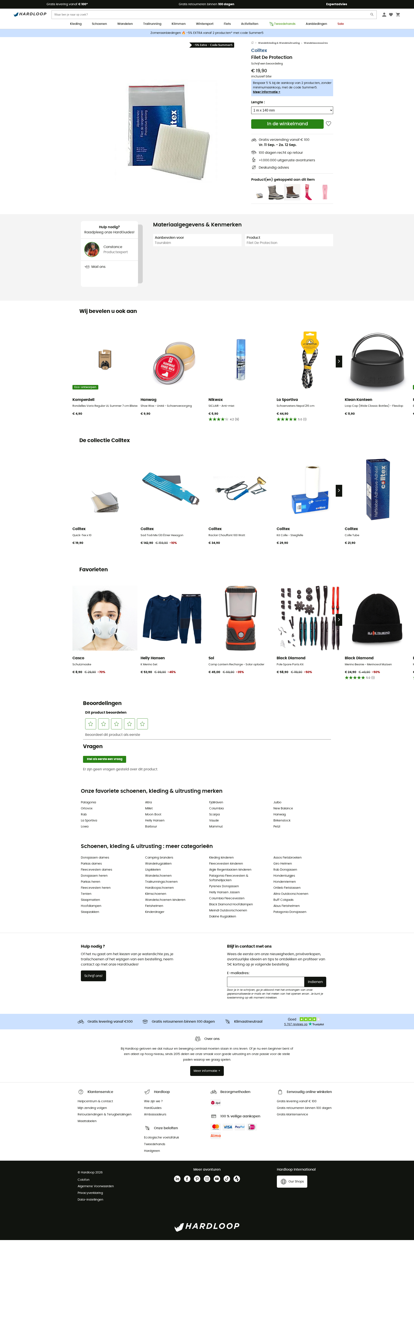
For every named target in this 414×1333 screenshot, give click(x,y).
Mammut (216, 826)
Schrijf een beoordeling (267, 63)
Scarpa (214, 814)
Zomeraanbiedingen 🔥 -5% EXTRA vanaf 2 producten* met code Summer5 (207, 33)
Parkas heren (90, 881)
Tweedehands (284, 23)
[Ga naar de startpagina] (254, 43)
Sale (340, 23)
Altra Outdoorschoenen (290, 893)
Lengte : (258, 102)
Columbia (216, 808)
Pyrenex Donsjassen (224, 886)
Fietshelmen (154, 906)
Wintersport (204, 23)
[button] (166, 120)
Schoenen (99, 23)
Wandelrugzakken (158, 863)
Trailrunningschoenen (161, 881)
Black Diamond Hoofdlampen (231, 904)
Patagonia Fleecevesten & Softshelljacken (228, 878)
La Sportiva (89, 820)
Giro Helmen (282, 863)
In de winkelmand (287, 124)
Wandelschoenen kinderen (165, 899)
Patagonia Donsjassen (289, 912)
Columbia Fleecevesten (227, 898)
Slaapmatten (90, 899)
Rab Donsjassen (285, 869)
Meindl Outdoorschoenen (228, 910)
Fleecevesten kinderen (226, 863)
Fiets (227, 23)
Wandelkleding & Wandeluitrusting (279, 43)
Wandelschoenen (158, 875)
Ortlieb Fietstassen (287, 887)
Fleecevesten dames (96, 869)
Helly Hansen (155, 820)
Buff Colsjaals (283, 899)
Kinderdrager (154, 912)
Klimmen (179, 23)
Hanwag (279, 814)
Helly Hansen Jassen (224, 892)
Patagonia (88, 802)
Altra (148, 802)
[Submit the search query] (372, 15)
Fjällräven (216, 802)
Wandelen (125, 23)
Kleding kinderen (221, 857)
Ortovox (87, 808)
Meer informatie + (266, 92)
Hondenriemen (284, 881)
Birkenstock (281, 820)
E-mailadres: (238, 973)
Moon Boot (153, 814)
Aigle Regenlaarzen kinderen (230, 869)
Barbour (151, 826)
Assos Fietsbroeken (287, 857)
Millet (149, 808)
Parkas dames (91, 863)
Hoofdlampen (91, 906)
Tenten (86, 893)
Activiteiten (249, 23)
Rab (84, 814)
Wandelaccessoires (316, 43)
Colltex (259, 50)
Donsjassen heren (94, 875)
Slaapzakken (90, 912)
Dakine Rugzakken (222, 916)
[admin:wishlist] (328, 124)
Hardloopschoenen (159, 887)
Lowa (84, 826)
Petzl (276, 826)
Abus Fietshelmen (286, 906)
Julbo (277, 802)
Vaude (214, 820)
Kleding (76, 23)
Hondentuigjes (284, 875)
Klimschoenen (155, 893)
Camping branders (159, 857)
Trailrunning (152, 23)
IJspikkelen (153, 869)
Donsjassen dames (95, 857)
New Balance (283, 808)
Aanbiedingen (316, 23)
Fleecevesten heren (96, 887)
